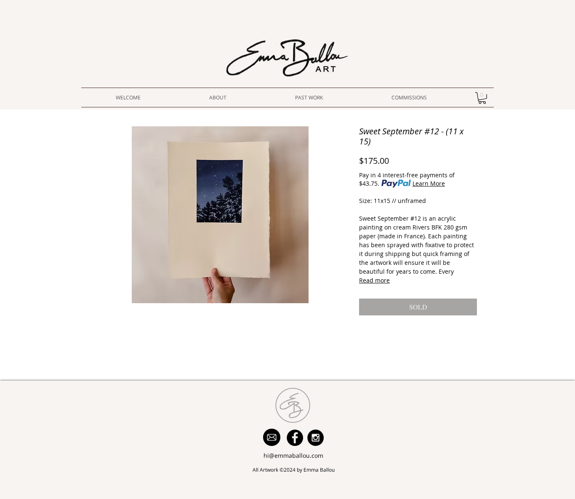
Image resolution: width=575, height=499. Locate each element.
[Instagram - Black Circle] (315, 438)
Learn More (429, 183)
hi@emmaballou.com (293, 455)
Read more (374, 280)
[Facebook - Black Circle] (295, 438)
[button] (482, 98)
